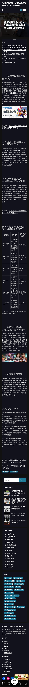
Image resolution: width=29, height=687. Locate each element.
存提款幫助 (6, 650)
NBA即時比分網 (6, 154)
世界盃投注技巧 (8, 653)
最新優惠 (22, 466)
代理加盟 (6, 646)
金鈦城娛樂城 (11, 616)
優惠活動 (6, 643)
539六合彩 (23, 382)
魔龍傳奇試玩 (11, 618)
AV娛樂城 (21, 581)
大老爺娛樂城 (11, 601)
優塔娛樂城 (10, 592)
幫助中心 (6, 641)
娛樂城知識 (10, 542)
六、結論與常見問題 (9, 62)
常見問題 (6, 648)
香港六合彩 (10, 567)
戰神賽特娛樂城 (19, 150)
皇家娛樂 (21, 607)
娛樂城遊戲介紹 (11, 545)
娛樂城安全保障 (8, 666)
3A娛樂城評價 (11, 537)
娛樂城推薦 (10, 539)
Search (22, 480)
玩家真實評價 (7, 671)
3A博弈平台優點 (8, 669)
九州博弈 (9, 590)
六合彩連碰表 (11, 598)
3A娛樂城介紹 (7, 662)
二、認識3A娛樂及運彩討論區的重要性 (14, 48)
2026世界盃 (10, 534)
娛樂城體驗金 (14, 466)
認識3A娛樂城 (7, 659)
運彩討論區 (6, 468)
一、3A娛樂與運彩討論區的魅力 (12, 46)
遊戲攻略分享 (10, 558)
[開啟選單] (3, 10)
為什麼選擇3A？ (8, 664)
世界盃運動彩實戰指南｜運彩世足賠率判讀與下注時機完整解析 (18, 493)
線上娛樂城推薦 (11, 553)
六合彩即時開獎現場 (13, 595)
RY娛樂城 (10, 584)
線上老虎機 (10, 556)
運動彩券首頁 (10, 561)
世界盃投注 (20, 584)
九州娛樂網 (20, 590)
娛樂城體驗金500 (15, 93)
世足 (19, 587)
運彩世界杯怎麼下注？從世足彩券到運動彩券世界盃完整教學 (18, 501)
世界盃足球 (10, 587)
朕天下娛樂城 (11, 607)
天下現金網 (10, 604)
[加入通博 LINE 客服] (21, 677)
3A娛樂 (6, 471)
